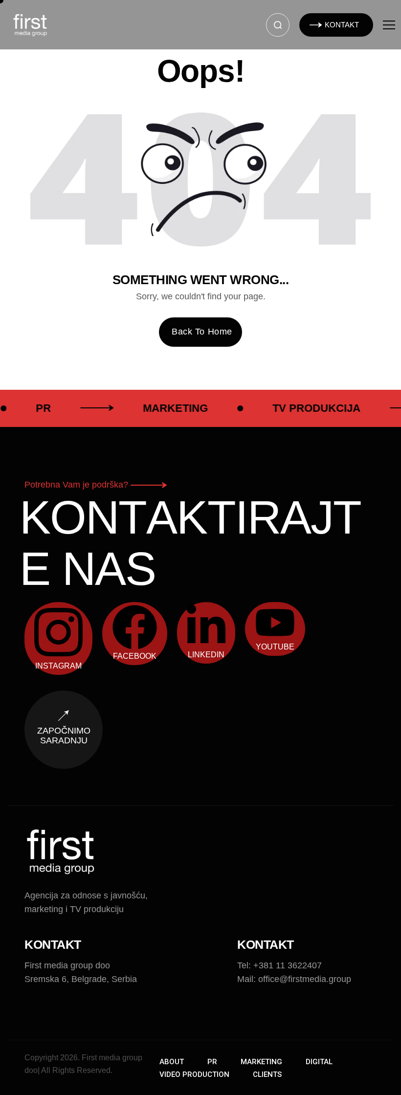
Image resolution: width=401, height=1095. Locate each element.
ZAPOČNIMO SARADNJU (63, 735)
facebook (134, 656)
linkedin (206, 654)
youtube (275, 647)
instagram (58, 666)
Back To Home (202, 331)
